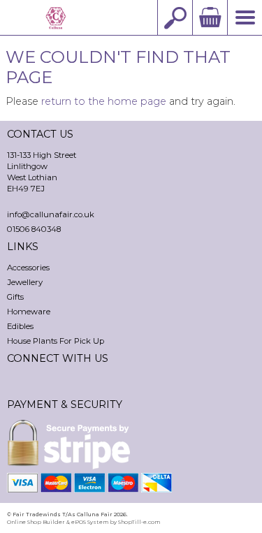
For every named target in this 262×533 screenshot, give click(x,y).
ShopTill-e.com (139, 521)
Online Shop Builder (36, 521)
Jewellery (25, 282)
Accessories (28, 267)
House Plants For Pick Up (55, 341)
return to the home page (103, 101)
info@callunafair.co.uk (50, 214)
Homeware (28, 311)
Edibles (20, 326)
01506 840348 (34, 229)
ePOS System (89, 521)
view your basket (209, 17)
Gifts (15, 297)
